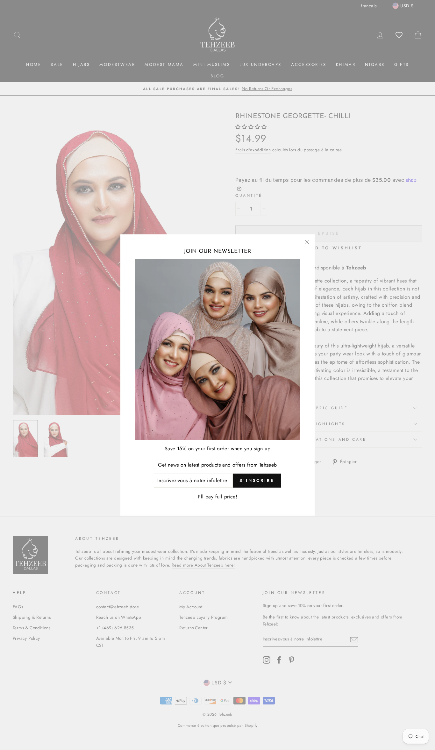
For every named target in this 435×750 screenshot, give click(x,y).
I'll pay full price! (217, 496)
